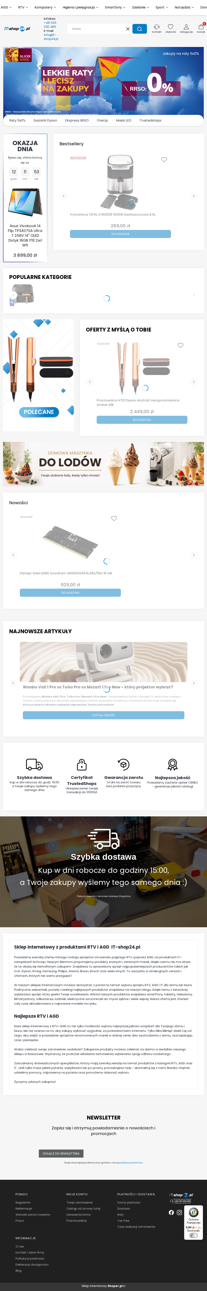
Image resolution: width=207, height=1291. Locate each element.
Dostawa (123, 1209)
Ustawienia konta (79, 1215)
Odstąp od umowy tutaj (83, 1209)
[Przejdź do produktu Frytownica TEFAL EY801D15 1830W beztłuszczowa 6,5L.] (120, 182)
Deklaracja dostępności (32, 1265)
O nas (20, 1246)
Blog (18, 1271)
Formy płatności (128, 1203)
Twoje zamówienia (80, 1203)
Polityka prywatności (30, 1259)
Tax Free (123, 1221)
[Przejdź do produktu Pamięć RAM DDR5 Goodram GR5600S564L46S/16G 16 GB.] (70, 541)
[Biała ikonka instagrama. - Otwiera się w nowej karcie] (179, 1212)
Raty (120, 1215)
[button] (139, 29)
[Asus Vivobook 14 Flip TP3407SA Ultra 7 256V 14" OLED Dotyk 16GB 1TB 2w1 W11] (25, 202)
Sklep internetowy (102, 1286)
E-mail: (51, 35)
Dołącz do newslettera (61, 1154)
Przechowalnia (77, 1221)
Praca (20, 1221)
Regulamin (23, 1203)
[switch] (194, 1235)
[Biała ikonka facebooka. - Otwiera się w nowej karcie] (171, 1212)
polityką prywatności (131, 1162)
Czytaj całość (103, 715)
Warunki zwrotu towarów (33, 1215)
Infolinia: (50, 23)
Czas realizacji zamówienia (136, 1227)
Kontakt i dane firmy (30, 1252)
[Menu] (200, 1207)
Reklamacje (24, 1209)
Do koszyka (120, 234)
